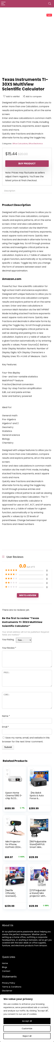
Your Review (9, 647)
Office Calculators (20, 143)
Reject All (27, 1036)
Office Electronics (35, 143)
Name (6, 716)
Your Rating (8, 639)
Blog (4, 967)
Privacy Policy (8, 983)
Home (5, 963)
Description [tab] (9, 190)
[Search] (49, 3)
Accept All (27, 1021)
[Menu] (3, 3)
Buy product (27, 163)
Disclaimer (7, 990)
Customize (27, 1028)
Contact (6, 971)
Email (5, 726)
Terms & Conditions (11, 986)
